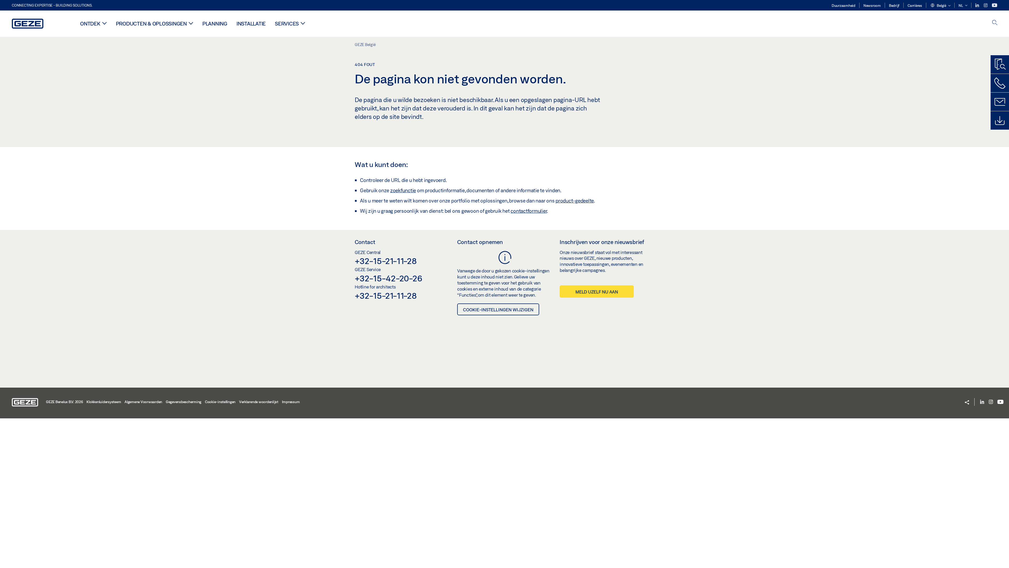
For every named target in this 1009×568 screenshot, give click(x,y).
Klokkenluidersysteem (103, 402)
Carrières (915, 5)
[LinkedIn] (977, 5)
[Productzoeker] (1000, 64)
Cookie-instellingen (220, 402)
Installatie (251, 24)
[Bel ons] (1000, 83)
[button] (940, 6)
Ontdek (90, 24)
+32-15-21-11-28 (385, 261)
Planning (214, 24)
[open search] (995, 23)
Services (287, 24)
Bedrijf (894, 5)
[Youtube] (994, 5)
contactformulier (529, 211)
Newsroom (872, 5)
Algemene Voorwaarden (143, 402)
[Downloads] (1000, 120)
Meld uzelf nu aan (596, 291)
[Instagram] (986, 5)
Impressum (291, 402)
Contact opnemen (480, 242)
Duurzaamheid (843, 5)
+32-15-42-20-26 (388, 278)
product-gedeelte (574, 201)
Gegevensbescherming (183, 402)
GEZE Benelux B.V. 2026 (64, 402)
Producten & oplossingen (151, 24)
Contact (365, 242)
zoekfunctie (403, 190)
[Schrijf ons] (1000, 102)
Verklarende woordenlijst (258, 402)
